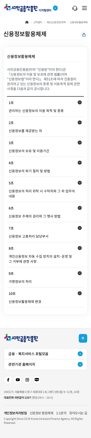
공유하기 (84, 34)
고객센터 (37, 22)
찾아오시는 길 (78, 413)
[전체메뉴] (84, 8)
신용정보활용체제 (79, 22)
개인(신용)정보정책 (56, 22)
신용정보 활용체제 (41, 413)
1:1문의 (61, 413)
